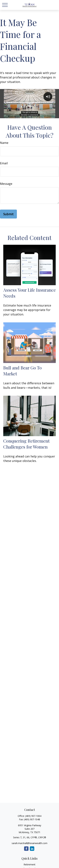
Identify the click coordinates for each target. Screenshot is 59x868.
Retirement (29, 864)
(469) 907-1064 (33, 815)
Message (6, 184)
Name (4, 143)
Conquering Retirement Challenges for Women (26, 444)
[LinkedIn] (32, 848)
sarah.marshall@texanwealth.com (29, 843)
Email (4, 163)
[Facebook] (26, 848)
